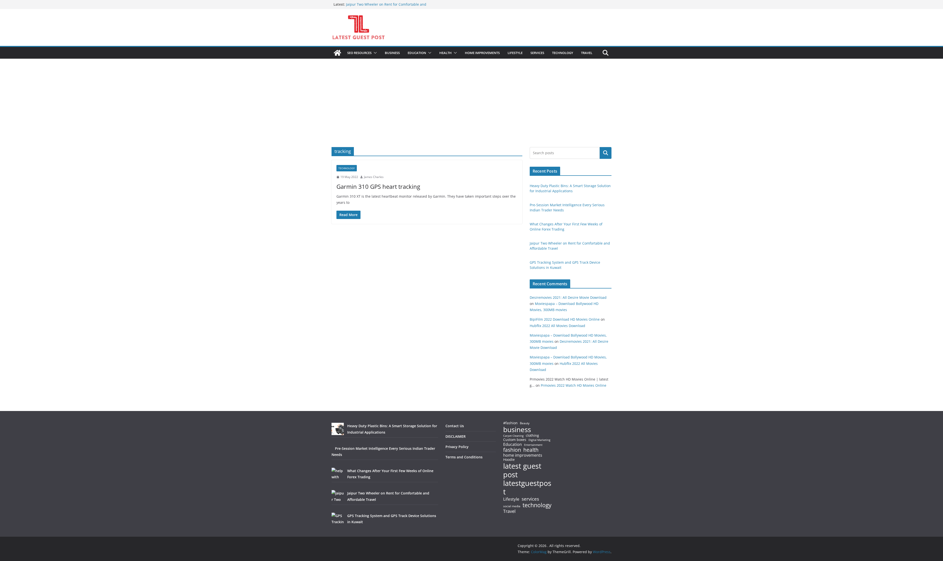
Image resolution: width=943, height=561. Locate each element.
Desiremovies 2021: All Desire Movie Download (568, 297)
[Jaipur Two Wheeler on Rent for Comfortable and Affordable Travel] (338, 496)
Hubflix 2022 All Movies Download (557, 325)
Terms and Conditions (464, 457)
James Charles (374, 177)
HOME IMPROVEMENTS (482, 53)
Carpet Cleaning (513, 436)
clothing (532, 436)
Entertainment (533, 445)
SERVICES (537, 53)
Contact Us (454, 426)
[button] (374, 53)
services (530, 499)
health (531, 450)
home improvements (522, 455)
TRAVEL (586, 53)
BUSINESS (392, 53)
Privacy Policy (457, 446)
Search (605, 153)
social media (511, 506)
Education (512, 444)
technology (537, 505)
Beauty (524, 423)
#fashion (510, 423)
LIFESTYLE (515, 53)
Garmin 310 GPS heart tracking (378, 186)
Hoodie (509, 460)
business (517, 429)
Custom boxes (514, 440)
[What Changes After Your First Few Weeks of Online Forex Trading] (338, 474)
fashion (512, 450)
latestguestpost (527, 487)
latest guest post (522, 470)
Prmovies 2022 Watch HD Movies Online (573, 385)
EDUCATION (417, 53)
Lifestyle (511, 499)
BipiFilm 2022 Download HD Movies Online (565, 319)
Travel (509, 511)
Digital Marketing (539, 440)
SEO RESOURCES (359, 53)
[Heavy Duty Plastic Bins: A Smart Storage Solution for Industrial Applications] (338, 429)
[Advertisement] (471, 110)
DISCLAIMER (455, 436)
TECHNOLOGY (562, 53)
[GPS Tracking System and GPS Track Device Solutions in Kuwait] (338, 519)
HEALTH (445, 53)
